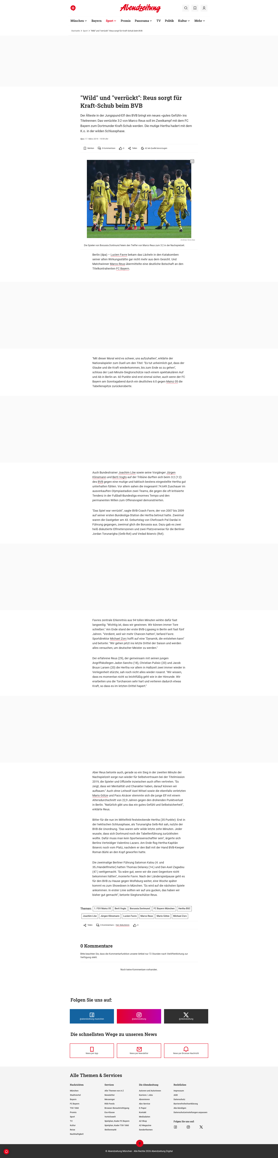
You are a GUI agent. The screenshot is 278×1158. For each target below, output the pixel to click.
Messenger (110, 1099)
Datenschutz (179, 1099)
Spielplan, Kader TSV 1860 (117, 1125)
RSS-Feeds (110, 1104)
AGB (176, 1095)
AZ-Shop (143, 1121)
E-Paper (142, 1108)
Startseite (75, 31)
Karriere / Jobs (146, 1095)
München (77, 21)
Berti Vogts (119, 477)
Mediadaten (144, 1117)
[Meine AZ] (204, 8)
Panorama (142, 21)
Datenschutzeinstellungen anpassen (190, 1112)
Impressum (179, 1091)
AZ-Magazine (145, 1125)
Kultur (182, 21)
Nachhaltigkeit (77, 1134)
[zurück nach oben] (140, 1145)
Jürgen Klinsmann (109, 916)
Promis (126, 21)
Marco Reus (117, 264)
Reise (72, 1130)
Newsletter (110, 1095)
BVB (100, 481)
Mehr (198, 21)
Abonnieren (144, 1099)
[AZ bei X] (201, 1127)
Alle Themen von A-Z (114, 1091)
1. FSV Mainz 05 (102, 908)
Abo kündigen (180, 1108)
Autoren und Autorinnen (150, 1091)
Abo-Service (144, 1104)
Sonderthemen (146, 1130)
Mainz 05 (172, 381)
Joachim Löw (127, 472)
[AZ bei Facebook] (175, 1127)
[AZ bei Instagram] (188, 1127)
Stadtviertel (75, 1095)
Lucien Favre (119, 254)
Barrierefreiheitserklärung (186, 1104)
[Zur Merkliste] (194, 8)
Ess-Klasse (110, 1112)
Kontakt (142, 1112)
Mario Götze (100, 795)
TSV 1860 (74, 1108)
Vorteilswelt (110, 1117)
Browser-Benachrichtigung (117, 1108)
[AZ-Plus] (73, 8)
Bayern (97, 21)
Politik (169, 21)
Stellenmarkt (110, 1130)
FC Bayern (122, 268)
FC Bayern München (164, 908)
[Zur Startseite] (140, 12)
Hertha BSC (184, 908)
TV (159, 21)
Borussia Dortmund (140, 908)
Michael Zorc (118, 638)
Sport (109, 21)
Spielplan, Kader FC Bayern (117, 1121)
